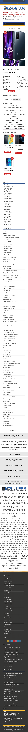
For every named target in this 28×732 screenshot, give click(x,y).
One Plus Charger (8, 246)
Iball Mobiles (6, 290)
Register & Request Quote (13, 17)
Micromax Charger (8, 317)
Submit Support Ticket (11, 19)
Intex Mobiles (6, 297)
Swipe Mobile (7, 219)
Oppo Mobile (7, 194)
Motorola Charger (8, 244)
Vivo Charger (7, 252)
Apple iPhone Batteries (9, 259)
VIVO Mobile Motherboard (9, 407)
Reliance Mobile (8, 216)
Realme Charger (8, 248)
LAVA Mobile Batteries (9, 306)
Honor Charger (8, 239)
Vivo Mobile (7, 196)
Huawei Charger (7, 281)
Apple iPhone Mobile (8, 261)
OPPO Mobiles (7, 374)
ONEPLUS (6, 370)
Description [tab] (8, 99)
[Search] (24, 1)
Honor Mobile (7, 199)
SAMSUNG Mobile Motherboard (11, 387)
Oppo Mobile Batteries (9, 332)
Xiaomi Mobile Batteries (10, 341)
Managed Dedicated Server (11, 684)
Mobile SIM (14, 503)
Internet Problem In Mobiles (11, 650)
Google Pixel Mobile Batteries (10, 275)
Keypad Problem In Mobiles (11, 657)
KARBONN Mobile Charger (10, 304)
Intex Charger (6, 293)
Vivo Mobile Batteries (9, 338)
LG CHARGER (8, 242)
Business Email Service (10, 705)
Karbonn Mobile (8, 213)
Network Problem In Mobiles (11, 654)
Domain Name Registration (11, 703)
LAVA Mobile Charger (8, 308)
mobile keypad (7, 345)
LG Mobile (6, 204)
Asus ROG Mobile (8, 201)
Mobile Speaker (7, 350)
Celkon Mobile (7, 221)
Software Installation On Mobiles (12, 647)
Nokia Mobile (7, 206)
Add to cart (12, 91)
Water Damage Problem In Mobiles (13, 659)
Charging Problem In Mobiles (11, 652)
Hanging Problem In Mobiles (11, 661)
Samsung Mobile (8, 186)
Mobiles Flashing (8, 663)
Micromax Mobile (8, 208)
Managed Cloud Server (10, 687)
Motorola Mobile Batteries (10, 328)
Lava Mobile (7, 211)
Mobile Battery (7, 324)
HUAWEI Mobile (8, 203)
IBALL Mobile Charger (9, 288)
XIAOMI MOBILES (8, 412)
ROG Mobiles (6, 385)
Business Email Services (10, 677)
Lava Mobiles (6, 310)
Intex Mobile (7, 209)
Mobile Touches (7, 352)
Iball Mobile (7, 214)
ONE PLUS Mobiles (8, 367)
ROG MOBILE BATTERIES (11, 334)
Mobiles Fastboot (8, 666)
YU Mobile (6, 222)
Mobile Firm (7, 493)
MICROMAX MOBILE (8, 319)
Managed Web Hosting (10, 675)
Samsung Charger (8, 250)
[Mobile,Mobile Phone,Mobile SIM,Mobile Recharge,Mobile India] (14, 9)
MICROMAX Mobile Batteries (10, 321)
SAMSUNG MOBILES (9, 390)
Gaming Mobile (16, 523)
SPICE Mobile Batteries (9, 396)
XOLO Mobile (7, 224)
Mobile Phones (22, 521)
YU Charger (6, 421)
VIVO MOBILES (11, 28)
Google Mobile (14, 538)
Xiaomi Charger (8, 254)
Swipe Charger (7, 399)
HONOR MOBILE (7, 279)
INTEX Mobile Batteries (9, 295)
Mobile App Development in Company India (14, 513)
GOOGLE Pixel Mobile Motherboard (12, 277)
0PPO (4, 231)
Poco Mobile (19, 528)
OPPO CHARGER (8, 372)
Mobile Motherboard (8, 347)
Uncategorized (7, 405)
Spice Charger (7, 392)
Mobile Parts (20, 549)
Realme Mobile (8, 193)
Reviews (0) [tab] (16, 99)
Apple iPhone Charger (9, 235)
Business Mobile (5, 523)
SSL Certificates (8, 682)
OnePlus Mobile (8, 188)
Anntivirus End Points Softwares (13, 673)
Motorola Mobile (7, 354)
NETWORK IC (7, 356)
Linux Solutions (8, 689)
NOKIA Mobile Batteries (9, 361)
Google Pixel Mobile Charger (11, 237)
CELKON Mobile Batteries (10, 270)
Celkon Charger (7, 266)
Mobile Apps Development (11, 698)
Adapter (5, 233)
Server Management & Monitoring (13, 691)
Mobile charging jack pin (9, 343)
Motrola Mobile (8, 198)
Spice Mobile (7, 218)
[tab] (14, 436)
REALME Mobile (7, 376)
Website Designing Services (11, 700)
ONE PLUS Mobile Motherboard (11, 363)
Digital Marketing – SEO (10, 680)
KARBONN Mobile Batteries (10, 301)
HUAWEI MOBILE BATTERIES (11, 284)
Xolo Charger (6, 414)
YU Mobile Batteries (8, 425)
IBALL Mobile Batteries (9, 286)
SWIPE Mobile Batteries (9, 403)
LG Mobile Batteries (8, 315)
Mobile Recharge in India (10, 729)
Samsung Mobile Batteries (10, 336)
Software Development (10, 693)
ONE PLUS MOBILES (9, 365)
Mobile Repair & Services (16, 547)
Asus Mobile (23, 538)
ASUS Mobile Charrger (9, 264)
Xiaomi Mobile (7, 191)
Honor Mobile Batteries (10, 325)
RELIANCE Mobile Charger (10, 383)
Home (4, 28)
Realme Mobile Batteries (9, 379)
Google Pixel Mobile (9, 190)
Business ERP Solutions (10, 696)
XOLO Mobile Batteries (9, 419)
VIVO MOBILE (14, 106)
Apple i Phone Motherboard (10, 257)
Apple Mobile (7, 185)
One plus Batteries (8, 330)
